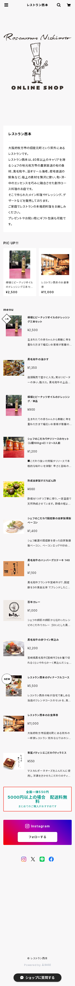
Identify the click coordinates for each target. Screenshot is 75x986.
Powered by (33, 965)
